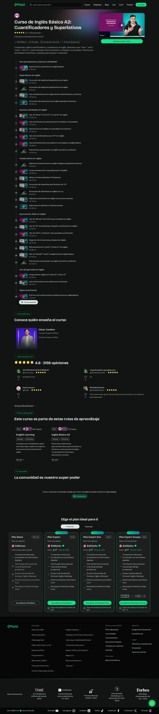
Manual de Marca (112, 660)
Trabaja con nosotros (114, 646)
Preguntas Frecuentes (141, 630)
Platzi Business (111, 630)
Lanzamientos (111, 638)
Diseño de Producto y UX (41, 645)
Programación (37, 655)
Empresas (97, 5)
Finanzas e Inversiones (40, 666)
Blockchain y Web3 (39, 660)
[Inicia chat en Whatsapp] (152, 703)
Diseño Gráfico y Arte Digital (77, 650)
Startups (69, 666)
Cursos (87, 5)
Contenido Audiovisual (75, 645)
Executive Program (113, 642)
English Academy (72, 630)
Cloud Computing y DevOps (43, 671)
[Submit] (30, 5)
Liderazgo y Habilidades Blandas (78, 640)
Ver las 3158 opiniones (23, 405)
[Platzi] (19, 5)
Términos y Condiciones (142, 644)
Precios (130, 5)
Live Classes (110, 634)
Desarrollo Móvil (38, 650)
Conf (121, 5)
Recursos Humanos (73, 660)
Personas (70, 526)
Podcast (108, 650)
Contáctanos (137, 634)
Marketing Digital (38, 635)
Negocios (69, 655)
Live (113, 5)
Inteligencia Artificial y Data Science (79, 635)
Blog (107, 5)
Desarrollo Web (38, 630)
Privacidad (136, 648)
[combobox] (55, 4)
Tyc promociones (139, 652)
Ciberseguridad (38, 640)
